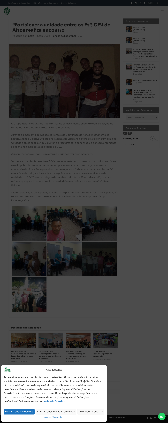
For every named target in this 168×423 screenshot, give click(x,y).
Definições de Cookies (91, 412)
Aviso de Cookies (54, 401)
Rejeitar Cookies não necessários (56, 412)
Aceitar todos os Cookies (19, 412)
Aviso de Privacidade (53, 417)
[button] (162, 416)
